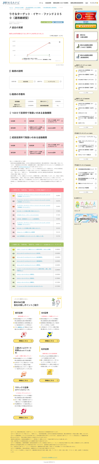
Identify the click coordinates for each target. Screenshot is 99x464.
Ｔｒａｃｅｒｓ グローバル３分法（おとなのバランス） (30, 286)
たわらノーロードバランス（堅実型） (26, 278)
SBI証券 (13, 121)
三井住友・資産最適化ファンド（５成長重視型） (28, 218)
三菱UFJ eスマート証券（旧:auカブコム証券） (35, 128)
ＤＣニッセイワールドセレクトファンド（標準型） (29, 265)
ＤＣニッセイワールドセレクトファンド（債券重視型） (30, 261)
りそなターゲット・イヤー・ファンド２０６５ (28, 214)
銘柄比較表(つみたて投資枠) (60, 3)
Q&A (86, 3)
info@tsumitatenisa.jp (24, 166)
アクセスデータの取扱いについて (49, 457)
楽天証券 (13, 128)
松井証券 (31, 121)
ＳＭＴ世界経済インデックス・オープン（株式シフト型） (30, 236)
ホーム (41, 3)
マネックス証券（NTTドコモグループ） (54, 121)
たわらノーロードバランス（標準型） (26, 274)
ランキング (93, 3)
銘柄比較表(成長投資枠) (77, 3)
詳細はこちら (23, 341)
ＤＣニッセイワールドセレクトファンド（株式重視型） (30, 257)
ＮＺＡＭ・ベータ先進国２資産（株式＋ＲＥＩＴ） (29, 228)
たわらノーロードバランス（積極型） (26, 282)
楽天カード (21, 327)
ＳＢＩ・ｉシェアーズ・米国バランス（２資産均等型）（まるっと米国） (34, 249)
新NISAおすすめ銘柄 (19, 7)
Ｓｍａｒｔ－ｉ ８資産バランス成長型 (26, 232)
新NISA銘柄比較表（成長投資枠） (50, 7)
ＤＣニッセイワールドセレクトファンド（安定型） (29, 253)
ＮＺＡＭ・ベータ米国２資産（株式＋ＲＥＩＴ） (28, 211)
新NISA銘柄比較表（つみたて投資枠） (33, 7)
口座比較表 (48, 3)
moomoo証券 (52, 128)
